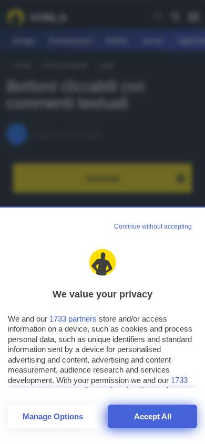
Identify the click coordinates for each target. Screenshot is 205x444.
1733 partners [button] (73, 318)
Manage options (53, 416)
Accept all (152, 416)
